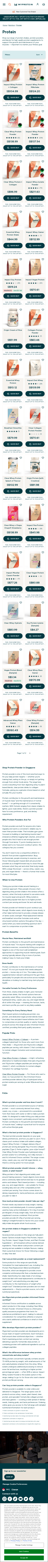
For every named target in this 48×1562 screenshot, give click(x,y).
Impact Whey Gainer (35, 232)
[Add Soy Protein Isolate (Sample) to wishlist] (43, 602)
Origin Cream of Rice (13, 330)
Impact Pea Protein (35, 525)
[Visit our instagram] (4, 1499)
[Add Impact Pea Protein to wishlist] (43, 505)
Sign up (9, 1477)
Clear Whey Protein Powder (12, 133)
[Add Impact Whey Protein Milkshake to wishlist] (43, 64)
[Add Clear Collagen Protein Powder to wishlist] (43, 407)
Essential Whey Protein (13, 381)
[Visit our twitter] (26, 1499)
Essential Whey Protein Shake (13, 233)
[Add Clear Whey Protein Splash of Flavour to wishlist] (21, 458)
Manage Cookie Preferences (15, 1484)
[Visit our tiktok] (15, 1499)
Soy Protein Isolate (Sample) (35, 624)
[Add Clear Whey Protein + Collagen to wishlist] (21, 161)
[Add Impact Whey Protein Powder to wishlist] (43, 111)
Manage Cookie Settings (24, 1545)
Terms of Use (27, 1541)
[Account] (38, 4)
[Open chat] (31, 1499)
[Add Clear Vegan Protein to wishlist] (43, 552)
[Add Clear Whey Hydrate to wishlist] (21, 602)
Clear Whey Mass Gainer (35, 671)
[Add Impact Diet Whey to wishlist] (43, 360)
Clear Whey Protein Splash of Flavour (12, 479)
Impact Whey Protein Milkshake (35, 86)
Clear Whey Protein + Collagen (13, 183)
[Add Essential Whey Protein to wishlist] (21, 360)
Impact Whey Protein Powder (35, 133)
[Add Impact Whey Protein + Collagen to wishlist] (21, 64)
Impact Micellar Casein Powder (13, 574)
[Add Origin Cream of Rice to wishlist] (21, 309)
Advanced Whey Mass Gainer (13, 721)
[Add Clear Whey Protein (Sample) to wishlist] (43, 700)
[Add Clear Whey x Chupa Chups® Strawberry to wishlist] (21, 505)
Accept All (24, 1558)
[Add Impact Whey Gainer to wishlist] (43, 211)
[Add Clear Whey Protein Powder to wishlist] (21, 111)
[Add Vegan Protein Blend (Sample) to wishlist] (21, 649)
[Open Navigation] (4, 4)
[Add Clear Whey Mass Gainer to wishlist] (43, 649)
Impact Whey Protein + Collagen (13, 86)
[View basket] (44, 4)
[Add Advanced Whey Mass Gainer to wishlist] (21, 700)
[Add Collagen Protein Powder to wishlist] (43, 309)
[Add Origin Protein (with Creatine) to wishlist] (43, 458)
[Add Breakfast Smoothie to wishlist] (21, 407)
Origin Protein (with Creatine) (35, 479)
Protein (19, 25)
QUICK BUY (14, 97)
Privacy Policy (15, 1541)
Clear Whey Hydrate (13, 623)
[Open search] (9, 4)
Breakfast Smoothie (13, 428)
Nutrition (11, 25)
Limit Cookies (24, 1551)
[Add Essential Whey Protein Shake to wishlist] (21, 211)
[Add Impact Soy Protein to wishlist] (21, 259)
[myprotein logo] (23, 4)
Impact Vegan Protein (35, 280)
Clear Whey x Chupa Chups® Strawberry (13, 526)
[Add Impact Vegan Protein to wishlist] (43, 259)
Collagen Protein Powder (35, 331)
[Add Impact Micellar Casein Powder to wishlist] (21, 552)
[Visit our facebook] (10, 1499)
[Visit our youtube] (20, 1499)
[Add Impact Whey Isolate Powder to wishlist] (43, 161)
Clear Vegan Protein (35, 573)
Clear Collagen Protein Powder (35, 429)
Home (5, 25)
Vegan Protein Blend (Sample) (13, 671)
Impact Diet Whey (35, 380)
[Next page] (30, 753)
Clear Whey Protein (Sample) (35, 721)
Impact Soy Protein (13, 280)
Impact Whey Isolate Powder (35, 183)
